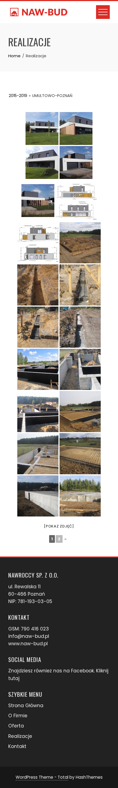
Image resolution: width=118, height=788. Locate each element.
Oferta (16, 726)
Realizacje (20, 736)
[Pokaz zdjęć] (59, 526)
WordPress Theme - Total (42, 777)
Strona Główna (25, 705)
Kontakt (17, 746)
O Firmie (17, 715)
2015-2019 (18, 95)
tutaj (13, 678)
